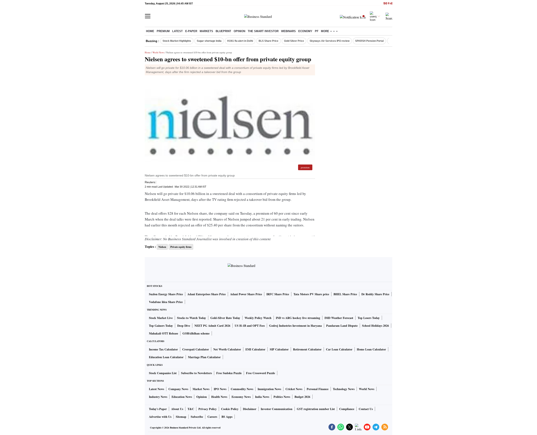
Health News (219, 397)
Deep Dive (183, 325)
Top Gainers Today (161, 325)
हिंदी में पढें (387, 4)
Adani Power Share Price (246, 294)
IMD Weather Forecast (339, 318)
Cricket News (293, 389)
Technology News (344, 389)
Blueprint (223, 31)
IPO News (220, 389)
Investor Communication (276, 409)
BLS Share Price (268, 40)
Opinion (239, 31)
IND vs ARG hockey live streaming (298, 318)
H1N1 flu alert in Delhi (240, 40)
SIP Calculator (279, 349)
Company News (178, 389)
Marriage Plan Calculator (204, 357)
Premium (163, 31)
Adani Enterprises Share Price (206, 294)
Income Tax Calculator (163, 349)
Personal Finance (317, 389)
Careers (212, 416)
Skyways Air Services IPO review (329, 40)
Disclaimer (249, 409)
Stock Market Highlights (177, 40)
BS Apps (227, 416)
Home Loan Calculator (371, 349)
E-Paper (191, 31)
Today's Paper (158, 409)
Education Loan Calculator (166, 357)
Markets (206, 31)
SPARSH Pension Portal (369, 40)
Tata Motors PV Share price (311, 294)
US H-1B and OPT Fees (250, 325)
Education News (182, 397)
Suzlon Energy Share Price (166, 294)
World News (158, 52)
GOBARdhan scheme (196, 333)
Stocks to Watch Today (191, 318)
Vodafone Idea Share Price (166, 302)
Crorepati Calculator (195, 349)
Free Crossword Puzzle (260, 373)
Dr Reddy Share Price (375, 294)
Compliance (346, 409)
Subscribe (197, 416)
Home (150, 31)
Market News (201, 389)
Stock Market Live (161, 318)
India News (262, 397)
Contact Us (366, 409)
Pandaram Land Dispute (342, 325)
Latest (177, 31)
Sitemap (181, 416)
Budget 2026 (302, 397)
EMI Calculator (255, 349)
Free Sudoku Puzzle (229, 373)
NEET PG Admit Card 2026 (212, 325)
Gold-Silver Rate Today (225, 318)
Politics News (282, 397)
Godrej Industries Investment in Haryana (295, 325)
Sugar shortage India (209, 40)
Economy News (241, 397)
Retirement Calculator (307, 349)
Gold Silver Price (294, 40)
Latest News (156, 389)
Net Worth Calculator (227, 349)
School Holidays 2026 (375, 325)
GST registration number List (316, 409)
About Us (177, 409)
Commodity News (242, 389)
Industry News (158, 397)
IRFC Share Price (277, 294)
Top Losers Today (369, 318)
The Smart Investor (263, 31)
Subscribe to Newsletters (196, 373)
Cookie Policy (230, 409)
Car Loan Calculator (339, 349)
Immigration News (269, 389)
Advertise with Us (160, 416)
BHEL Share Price (345, 294)
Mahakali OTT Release (163, 333)
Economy (305, 31)
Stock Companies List (163, 373)
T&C (191, 409)
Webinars (288, 31)
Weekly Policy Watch (258, 318)
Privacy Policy (207, 409)
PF (316, 31)
